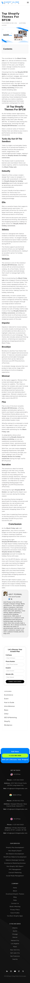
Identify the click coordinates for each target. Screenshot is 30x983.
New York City (15, 950)
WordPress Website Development (15, 857)
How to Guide (9, 702)
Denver (15, 937)
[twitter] (23, 971)
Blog (15, 897)
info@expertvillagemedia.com (17, 788)
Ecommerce (8, 695)
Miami (15, 946)
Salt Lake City (15, 953)
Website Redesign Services (15, 860)
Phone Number (10, 661)
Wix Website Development (15, 854)
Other (6, 714)
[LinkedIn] (7, 971)
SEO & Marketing (10, 717)
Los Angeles (15, 943)
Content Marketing (15, 872)
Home (15, 888)
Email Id (8, 668)
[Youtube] (15, 971)
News (6, 710)
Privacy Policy (15, 909)
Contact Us (15, 903)
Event (6, 698)
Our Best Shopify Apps (15, 916)
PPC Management (15, 869)
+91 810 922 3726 (18, 800)
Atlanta (14, 928)
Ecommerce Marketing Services (15, 863)
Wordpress (8, 725)
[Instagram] (11, 971)
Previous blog (11, 739)
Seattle (15, 959)
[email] (19, 971)
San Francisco (15, 956)
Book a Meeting (15, 906)
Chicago (15, 934)
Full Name (9, 655)
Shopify (5, 25)
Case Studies (15, 913)
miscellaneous (9, 706)
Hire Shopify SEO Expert (15, 866)
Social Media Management (15, 876)
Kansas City (15, 940)
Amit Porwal (23, 23)
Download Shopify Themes (15, 894)
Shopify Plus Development (15, 847)
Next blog (20, 743)
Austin (15, 931)
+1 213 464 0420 (15, 755)
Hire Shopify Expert (15, 850)
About (15, 891)
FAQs (15, 900)
